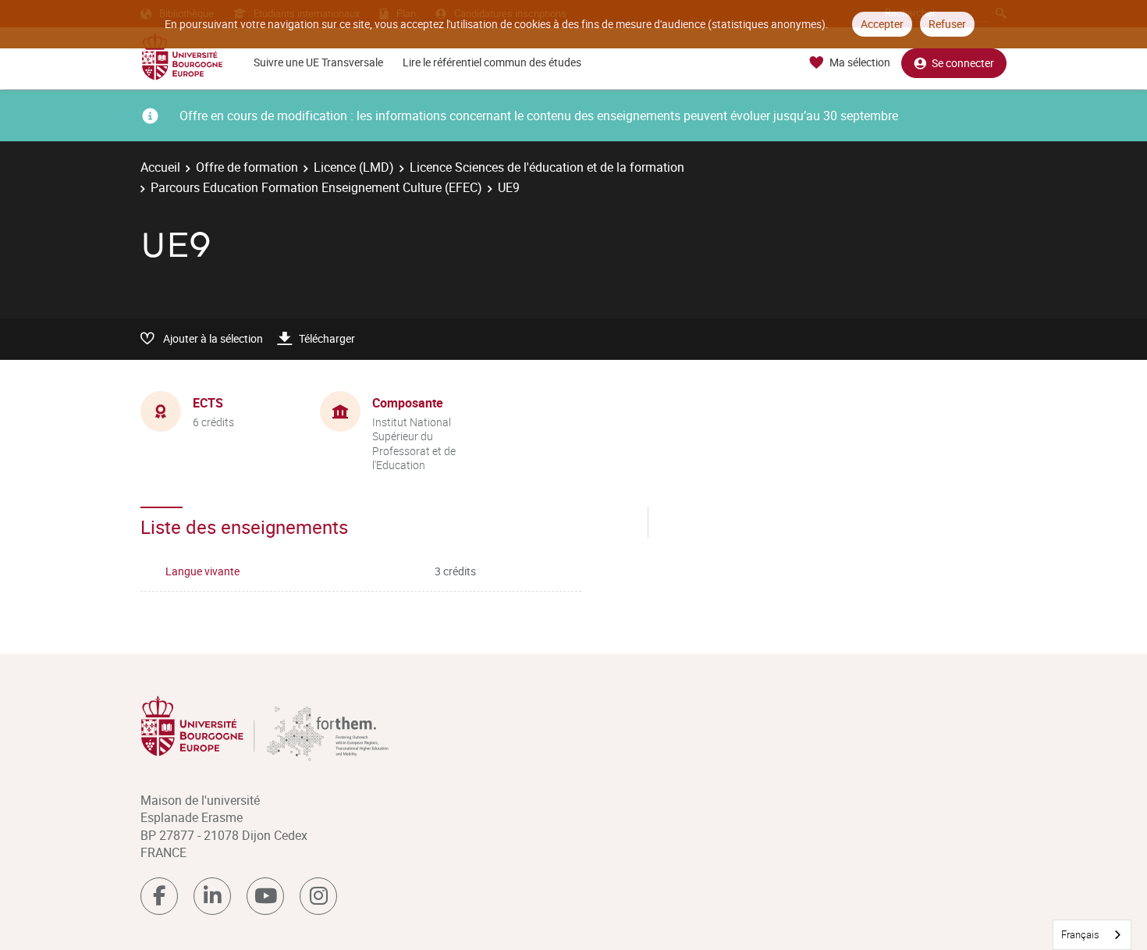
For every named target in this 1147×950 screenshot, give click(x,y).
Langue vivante (202, 571)
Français (1080, 934)
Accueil (160, 167)
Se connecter (963, 62)
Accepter (882, 23)
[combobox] (1092, 935)
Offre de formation (247, 167)
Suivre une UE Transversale (318, 62)
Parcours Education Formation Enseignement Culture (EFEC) (316, 187)
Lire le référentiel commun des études (492, 62)
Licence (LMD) (354, 167)
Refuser (947, 23)
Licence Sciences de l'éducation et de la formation (547, 167)
